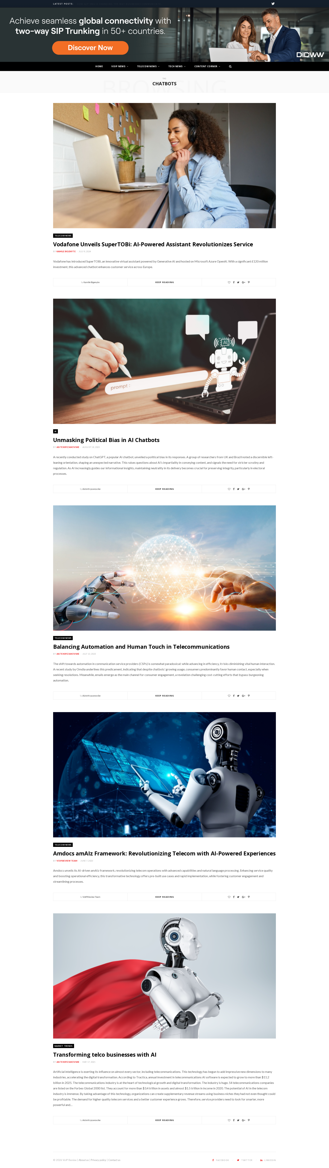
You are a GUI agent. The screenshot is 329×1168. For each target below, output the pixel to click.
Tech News (175, 66)
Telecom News (147, 66)
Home (99, 66)
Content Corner (205, 66)
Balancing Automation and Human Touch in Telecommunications (141, 646)
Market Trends (63, 1045)
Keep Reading (164, 282)
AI (55, 431)
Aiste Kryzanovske (68, 447)
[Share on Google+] (243, 282)
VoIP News (118, 66)
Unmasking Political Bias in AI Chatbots (106, 440)
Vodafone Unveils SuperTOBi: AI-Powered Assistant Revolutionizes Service (153, 244)
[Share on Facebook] (233, 282)
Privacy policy (98, 1160)
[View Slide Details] (164, 35)
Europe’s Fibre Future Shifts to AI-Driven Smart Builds (116, 4)
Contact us (114, 1160)
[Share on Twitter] (238, 282)
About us (84, 1160)
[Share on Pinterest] (249, 282)
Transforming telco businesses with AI (104, 1054)
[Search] (229, 66)
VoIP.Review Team (67, 860)
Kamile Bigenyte (66, 251)
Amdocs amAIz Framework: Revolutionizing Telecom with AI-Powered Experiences (164, 853)
